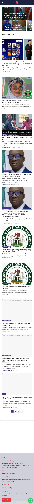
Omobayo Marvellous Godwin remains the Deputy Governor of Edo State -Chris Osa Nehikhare (15, 360)
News (5, 20)
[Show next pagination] (21, 411)
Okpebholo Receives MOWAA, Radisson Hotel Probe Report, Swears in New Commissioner (13, 27)
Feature (6, 7)
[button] (30, 500)
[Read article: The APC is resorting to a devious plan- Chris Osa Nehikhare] (17, 310)
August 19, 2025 (16, 111)
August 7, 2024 (15, 331)
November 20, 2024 (16, 223)
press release (6, 171)
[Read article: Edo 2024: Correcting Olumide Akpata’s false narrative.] (17, 274)
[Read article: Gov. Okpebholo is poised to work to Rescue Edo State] (17, 125)
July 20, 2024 (14, 370)
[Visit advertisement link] (17, 436)
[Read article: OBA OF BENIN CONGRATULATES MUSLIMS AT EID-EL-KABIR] (17, 384)
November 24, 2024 (16, 184)
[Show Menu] (2, 2)
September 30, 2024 (16, 260)
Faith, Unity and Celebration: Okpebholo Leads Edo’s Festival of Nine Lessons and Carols (15, 15)
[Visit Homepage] (17, 2)
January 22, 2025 (16, 147)
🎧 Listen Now (5, 484)
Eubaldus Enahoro (7, 147)
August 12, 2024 (15, 297)
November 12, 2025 (17, 74)
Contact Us (4, 470)
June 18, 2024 (14, 407)
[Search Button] (31, 2)
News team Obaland (7, 74)
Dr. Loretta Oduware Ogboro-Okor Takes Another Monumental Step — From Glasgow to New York (17, 63)
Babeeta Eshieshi (6, 184)
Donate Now (6, 500)
